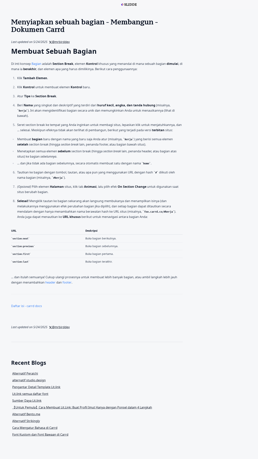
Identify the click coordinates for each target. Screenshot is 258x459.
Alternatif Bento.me (26, 414)
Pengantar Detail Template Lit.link (36, 387)
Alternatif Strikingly (26, 421)
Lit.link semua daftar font (30, 394)
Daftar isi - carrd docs (26, 306)
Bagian (36, 64)
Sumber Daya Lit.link (27, 400)
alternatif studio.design (29, 380)
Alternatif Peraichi (25, 373)
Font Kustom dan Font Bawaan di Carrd (40, 434)
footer (67, 282)
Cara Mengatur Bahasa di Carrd (34, 428)
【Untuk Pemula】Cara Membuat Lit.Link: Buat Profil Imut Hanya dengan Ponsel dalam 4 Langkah (82, 407)
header (50, 282)
